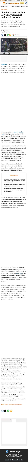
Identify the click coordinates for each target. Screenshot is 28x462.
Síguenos (17, 34)
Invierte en (7, 6)
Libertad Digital (14, 451)
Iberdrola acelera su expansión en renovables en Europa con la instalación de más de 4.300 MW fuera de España (14, 181)
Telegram (19, 460)
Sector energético (18, 404)
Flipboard (17, 460)
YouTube (13, 460)
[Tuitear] (5, 35)
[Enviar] (8, 35)
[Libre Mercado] (11, 3)
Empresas (2, 6)
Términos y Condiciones (11, 455)
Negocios (22, 6)
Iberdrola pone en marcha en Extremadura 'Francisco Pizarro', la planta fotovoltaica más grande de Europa (14, 190)
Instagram (10, 460)
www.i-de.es (19, 273)
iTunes (22, 460)
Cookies (20, 455)
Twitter (8, 460)
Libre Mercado (4, 9)
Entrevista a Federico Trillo (10, 0)
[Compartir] (2, 35)
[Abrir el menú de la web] (1, 3)
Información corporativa (13, 454)
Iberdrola (6, 404)
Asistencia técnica (11, 456)
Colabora (22, 3)
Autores (19, 456)
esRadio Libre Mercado (15, 6)
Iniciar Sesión (26, 3)
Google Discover (15, 460)
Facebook (6, 460)
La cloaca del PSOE (19, 0)
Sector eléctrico (12, 404)
